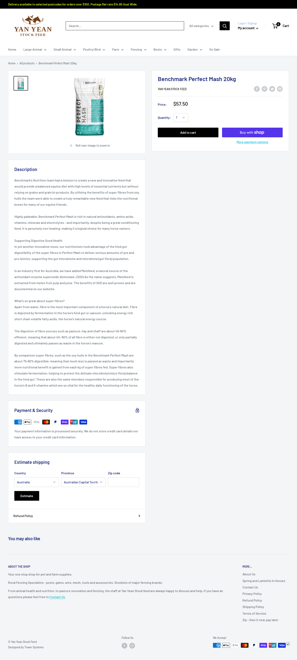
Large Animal (32, 49)
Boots (158, 49)
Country (20, 473)
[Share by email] (280, 88)
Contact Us (57, 597)
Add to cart (188, 132)
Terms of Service (254, 613)
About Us (248, 574)
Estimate (26, 496)
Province (67, 473)
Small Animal (63, 49)
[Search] (225, 25)
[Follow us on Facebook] (124, 646)
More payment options (252, 142)
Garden (192, 49)
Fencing (136, 49)
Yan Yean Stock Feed (172, 89)
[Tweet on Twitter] (272, 88)
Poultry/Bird (92, 49)
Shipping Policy (253, 607)
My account (246, 28)
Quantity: (164, 117)
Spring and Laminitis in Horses (263, 581)
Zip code (114, 473)
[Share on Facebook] (257, 88)
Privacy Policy (252, 593)
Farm (115, 49)
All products (27, 63)
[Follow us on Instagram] (132, 646)
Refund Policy (23, 516)
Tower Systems (34, 647)
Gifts (177, 49)
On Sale (214, 49)
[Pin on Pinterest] (264, 88)
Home (12, 49)
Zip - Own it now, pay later (260, 620)
